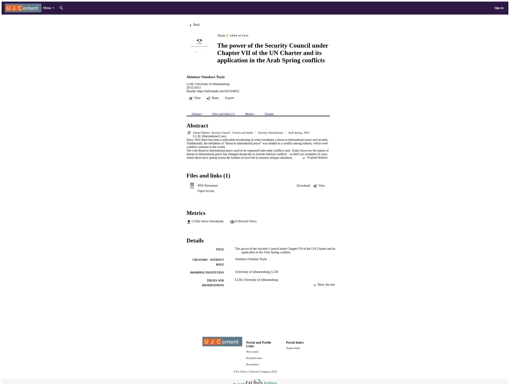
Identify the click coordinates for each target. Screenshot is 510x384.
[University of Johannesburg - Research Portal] (23, 8)
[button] (303, 185)
